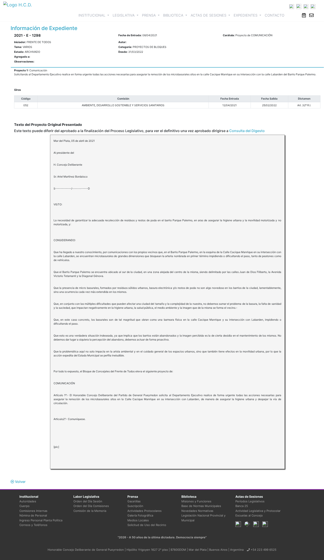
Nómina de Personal (33, 515)
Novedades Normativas (197, 511)
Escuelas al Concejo (249, 515)
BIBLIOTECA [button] (173, 15)
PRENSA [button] (149, 15)
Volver (20, 481)
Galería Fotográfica (140, 515)
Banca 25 (241, 506)
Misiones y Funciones (196, 501)
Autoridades (27, 501)
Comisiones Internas (33, 511)
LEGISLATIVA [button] (124, 15)
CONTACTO (274, 15)
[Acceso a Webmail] (311, 15)
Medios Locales (138, 520)
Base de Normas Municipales (201, 506)
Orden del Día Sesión (87, 501)
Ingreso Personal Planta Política (40, 520)
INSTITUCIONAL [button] (94, 15)
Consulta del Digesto (247, 131)
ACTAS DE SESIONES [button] (209, 15)
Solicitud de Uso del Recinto (146, 525)
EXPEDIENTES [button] (246, 15)
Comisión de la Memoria (89, 511)
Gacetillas (134, 501)
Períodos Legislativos (249, 501)
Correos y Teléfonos (33, 525)
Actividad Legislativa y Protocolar (258, 511)
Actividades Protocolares (144, 511)
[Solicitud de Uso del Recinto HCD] (304, 15)
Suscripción (135, 506)
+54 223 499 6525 (263, 549)
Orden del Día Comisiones (91, 506)
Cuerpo (24, 506)
